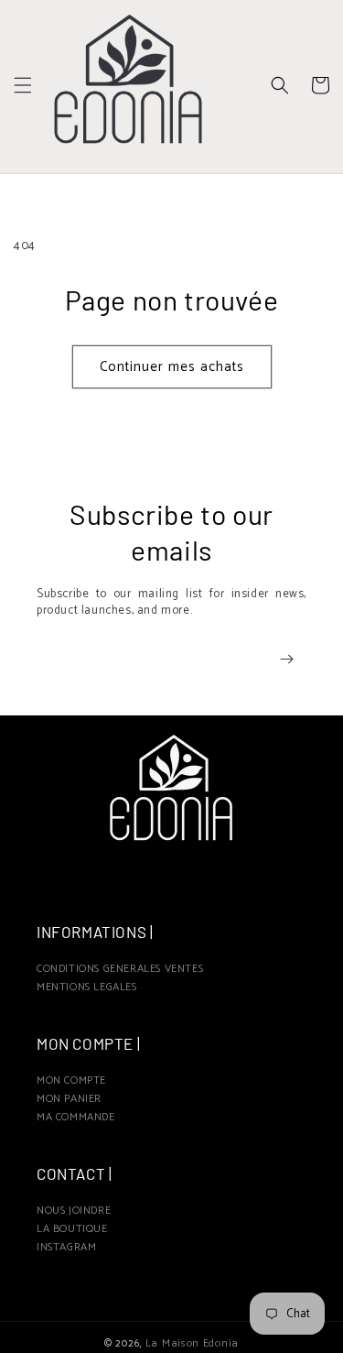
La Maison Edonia (192, 1343)
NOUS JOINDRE (74, 1210)
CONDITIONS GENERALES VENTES (120, 968)
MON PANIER (69, 1098)
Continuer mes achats (172, 366)
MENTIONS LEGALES (87, 987)
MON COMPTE (71, 1080)
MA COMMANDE (76, 1117)
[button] (23, 85)
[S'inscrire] (286, 659)
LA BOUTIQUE (72, 1229)
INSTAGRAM (66, 1247)
